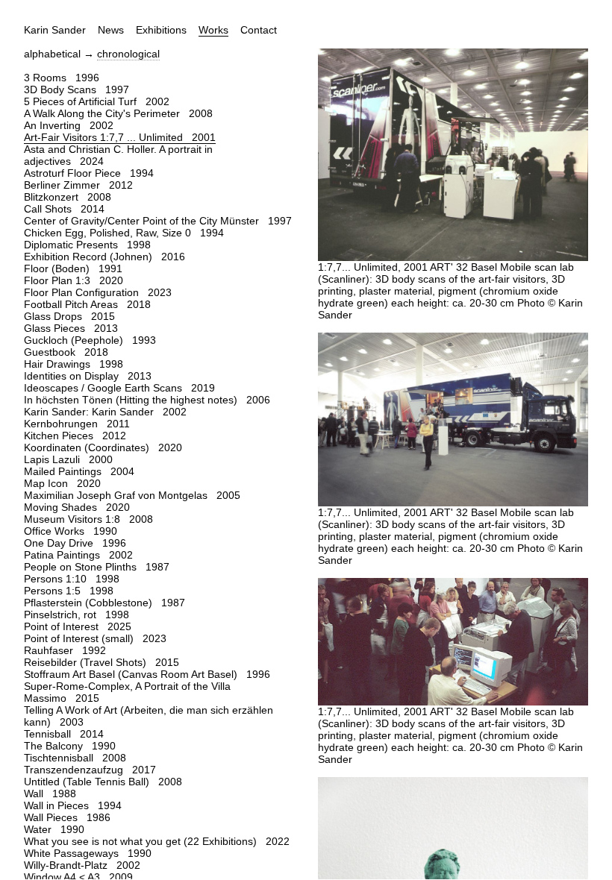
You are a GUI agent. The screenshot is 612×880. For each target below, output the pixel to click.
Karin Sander (55, 30)
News (111, 30)
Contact (258, 30)
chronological (128, 54)
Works (213, 30)
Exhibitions (161, 30)
